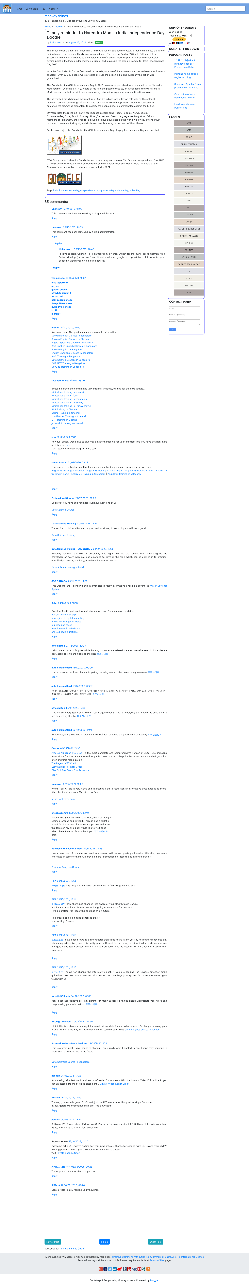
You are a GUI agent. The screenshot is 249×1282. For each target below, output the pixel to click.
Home (19, 8)
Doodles (58, 26)
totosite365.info (60, 996)
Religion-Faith (189, 257)
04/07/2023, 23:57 (71, 1119)
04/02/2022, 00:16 (81, 996)
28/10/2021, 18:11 (66, 899)
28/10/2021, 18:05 (67, 880)
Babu (54, 603)
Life (189, 207)
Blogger (154, 1280)
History (189, 179)
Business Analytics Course (66, 848)
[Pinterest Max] (139, 1269)
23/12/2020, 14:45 (83, 729)
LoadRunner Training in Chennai (68, 416)
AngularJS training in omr (139, 470)
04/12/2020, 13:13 (68, 603)
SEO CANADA (59, 581)
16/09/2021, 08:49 (79, 812)
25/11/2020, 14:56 (77, 581)
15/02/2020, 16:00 (70, 327)
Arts (189, 130)
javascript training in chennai (67, 423)
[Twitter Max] (110, 1269)
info (53, 437)
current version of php (63, 614)
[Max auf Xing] (144, 1269)
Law (189, 200)
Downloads (32, 8)
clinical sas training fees (64, 395)
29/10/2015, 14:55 (73, 227)
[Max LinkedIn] (115, 1269)
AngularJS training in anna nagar (104, 470)
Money (189, 222)
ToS (43, 8)
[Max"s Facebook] (105, 1269)
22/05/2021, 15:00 (73, 784)
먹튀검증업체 (155, 734)
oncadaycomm (59, 812)
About (52, 8)
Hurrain (55, 1097)
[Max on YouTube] (129, 1269)
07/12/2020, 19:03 (76, 645)
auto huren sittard (61, 667)
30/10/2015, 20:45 (84, 249)
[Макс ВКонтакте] (134, 1269)
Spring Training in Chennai (65, 412)
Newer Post (52, 1241)
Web (189, 292)
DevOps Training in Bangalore (67, 366)
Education (189, 158)
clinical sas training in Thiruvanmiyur (71, 405)
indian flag (134, 190)
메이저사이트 (84, 716)
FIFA (53, 880)
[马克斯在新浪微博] (119, 1269)
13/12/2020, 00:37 (83, 686)
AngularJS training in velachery (124, 473)
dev (68, 445)
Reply (54, 218)
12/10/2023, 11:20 (78, 1141)
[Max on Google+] (101, 1269)
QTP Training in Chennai (64, 419)
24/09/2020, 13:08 (103, 548)
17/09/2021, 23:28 (92, 848)
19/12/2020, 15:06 (75, 707)
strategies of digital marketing (67, 618)
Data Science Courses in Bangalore (70, 359)
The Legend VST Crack (64, 763)
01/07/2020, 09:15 (78, 462)
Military (189, 215)
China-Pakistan (189, 144)
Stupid (189, 278)
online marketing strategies (66, 621)
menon (55, 327)
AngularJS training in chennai (68, 470)
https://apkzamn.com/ (63, 799)
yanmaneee (58, 278)
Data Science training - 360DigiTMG (71, 548)
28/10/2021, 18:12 (66, 935)
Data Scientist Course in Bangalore (70, 1061)
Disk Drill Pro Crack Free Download (70, 770)
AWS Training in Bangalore (65, 356)
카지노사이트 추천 (60, 1166)
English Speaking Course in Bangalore (72, 342)
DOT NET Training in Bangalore (68, 363)
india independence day (66, 190)
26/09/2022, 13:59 (71, 1097)
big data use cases (61, 624)
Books (189, 137)
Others (189, 243)
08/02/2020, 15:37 (76, 278)
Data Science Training (63, 523)
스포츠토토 (57, 939)
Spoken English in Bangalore (66, 349)
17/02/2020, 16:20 (75, 380)
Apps (189, 123)
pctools (55, 1119)
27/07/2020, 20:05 (85, 498)
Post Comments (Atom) (72, 1248)
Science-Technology (189, 264)
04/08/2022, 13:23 (71, 1075)
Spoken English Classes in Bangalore (71, 335)
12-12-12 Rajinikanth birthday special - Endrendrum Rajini (185, 64)
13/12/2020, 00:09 (83, 667)
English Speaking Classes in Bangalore (72, 352)
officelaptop (58, 645)
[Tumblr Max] (125, 1269)
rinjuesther (57, 380)
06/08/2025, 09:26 (81, 1166)
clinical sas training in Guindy (67, 402)
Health (189, 172)
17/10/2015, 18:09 (72, 208)
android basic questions (64, 631)
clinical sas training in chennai (67, 392)
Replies (58, 243)
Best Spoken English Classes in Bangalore (74, 346)
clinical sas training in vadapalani (69, 399)
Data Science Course (62, 509)
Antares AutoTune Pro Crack (67, 752)
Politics (189, 250)
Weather (189, 285)
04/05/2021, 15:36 (70, 748)
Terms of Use (157, 1260)
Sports (189, 271)
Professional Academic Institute (69, 1043)
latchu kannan (59, 462)
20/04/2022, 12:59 (82, 1021)
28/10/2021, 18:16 (66, 967)
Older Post (156, 1241)
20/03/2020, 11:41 (66, 437)
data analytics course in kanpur (142, 1029)
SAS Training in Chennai (64, 409)
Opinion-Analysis (189, 236)
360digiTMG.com (61, 1021)
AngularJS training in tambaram (88, 473)
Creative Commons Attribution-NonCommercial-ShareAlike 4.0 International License (158, 1256)
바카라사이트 (58, 903)
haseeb (55, 1075)
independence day (118, 190)
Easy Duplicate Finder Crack (66, 766)
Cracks (55, 748)
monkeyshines (56, 16)
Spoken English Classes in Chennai (70, 339)
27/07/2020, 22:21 (87, 523)
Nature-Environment (189, 229)
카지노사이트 (101, 831)
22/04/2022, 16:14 (98, 1043)
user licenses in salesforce (65, 628)
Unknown (56, 208)
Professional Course (62, 498)
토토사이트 (102, 653)
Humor (189, 193)
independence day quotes (94, 190)
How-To (189, 186)
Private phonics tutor (68, 1152)
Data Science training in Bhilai (67, 567)
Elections (189, 165)
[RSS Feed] (148, 1269)
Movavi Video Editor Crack (114, 1083)
